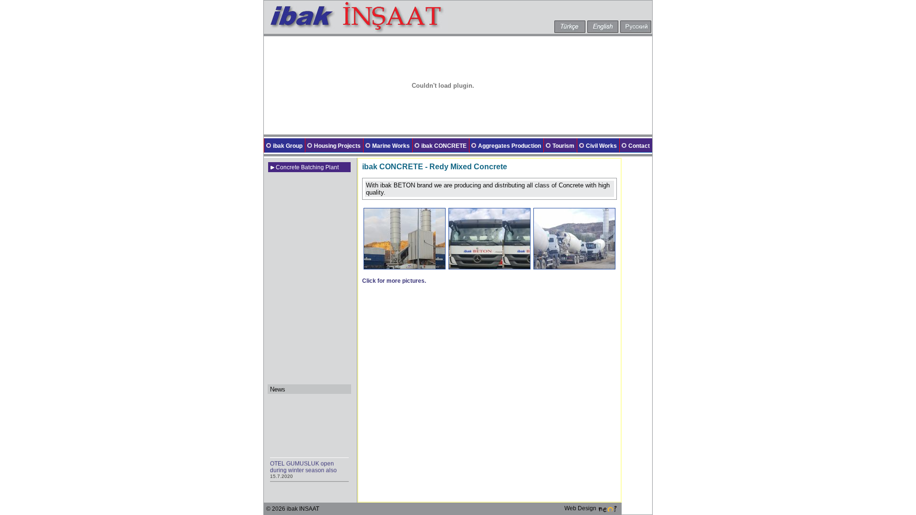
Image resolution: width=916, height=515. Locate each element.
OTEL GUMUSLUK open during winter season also (303, 465)
